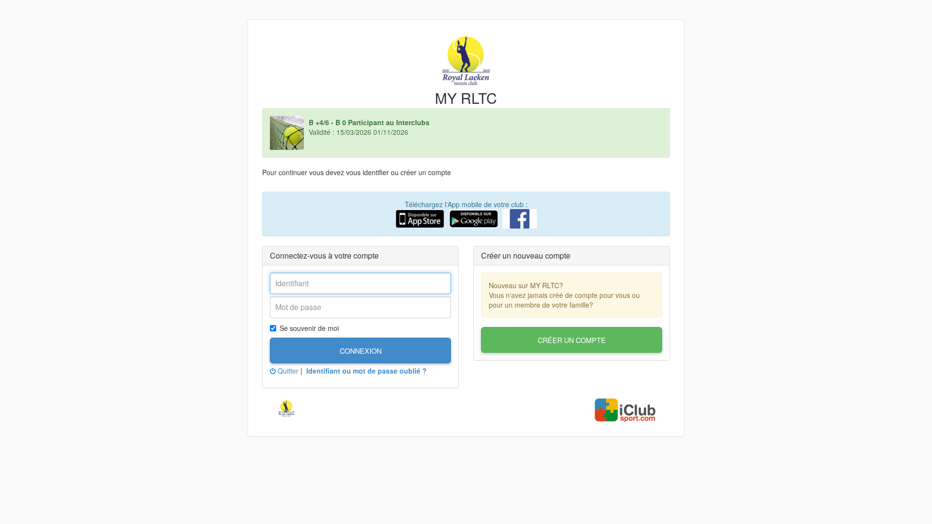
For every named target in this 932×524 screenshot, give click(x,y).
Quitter (287, 371)
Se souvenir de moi (309, 328)
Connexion (361, 350)
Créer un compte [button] (572, 340)
